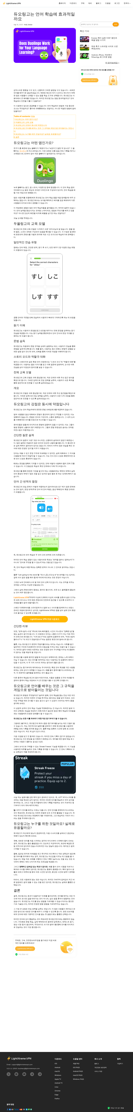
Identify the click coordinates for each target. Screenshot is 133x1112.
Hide (33, 116)
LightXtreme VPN (21, 597)
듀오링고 (22, 151)
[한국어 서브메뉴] (130, 3)
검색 (115, 24)
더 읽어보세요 (111, 63)
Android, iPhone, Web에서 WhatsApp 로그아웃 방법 (101, 56)
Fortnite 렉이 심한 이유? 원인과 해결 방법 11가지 (104, 39)
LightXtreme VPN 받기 (25, 948)
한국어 (126, 3)
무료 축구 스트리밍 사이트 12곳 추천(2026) (104, 47)
